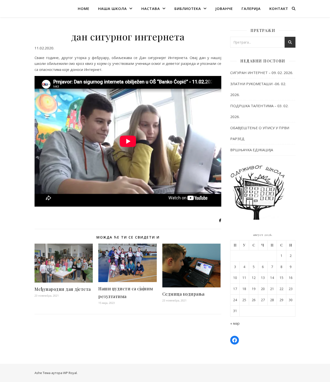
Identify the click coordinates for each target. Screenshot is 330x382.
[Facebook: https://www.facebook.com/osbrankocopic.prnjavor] (234, 340)
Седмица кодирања (183, 294)
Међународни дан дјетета (63, 289)
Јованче (224, 8)
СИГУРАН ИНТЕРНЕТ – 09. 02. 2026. (261, 72)
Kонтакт (278, 8)
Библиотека (187, 8)
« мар (235, 323)
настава (150, 8)
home (83, 8)
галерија (251, 8)
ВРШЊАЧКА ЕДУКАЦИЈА (251, 149)
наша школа (112, 8)
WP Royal (70, 373)
